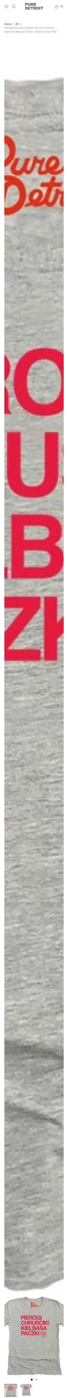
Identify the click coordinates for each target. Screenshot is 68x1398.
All (16, 23)
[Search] (13, 6)
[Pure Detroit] (34, 6)
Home (7, 23)
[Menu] (6, 6)
